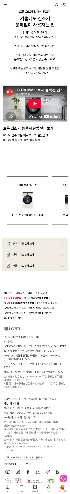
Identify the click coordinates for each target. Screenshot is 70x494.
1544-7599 (47, 350)
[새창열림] (8, 471)
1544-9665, (53, 355)
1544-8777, (42, 363)
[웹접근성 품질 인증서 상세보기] (51, 481)
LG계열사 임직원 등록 (14, 308)
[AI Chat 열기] (63, 480)
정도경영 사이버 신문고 (40, 313)
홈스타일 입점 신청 (13, 318)
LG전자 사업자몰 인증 (14, 313)
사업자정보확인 (11, 403)
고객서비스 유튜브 (13, 457)
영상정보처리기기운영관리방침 (19, 303)
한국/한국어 (10, 463)
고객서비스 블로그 (34, 457)
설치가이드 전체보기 (23, 254)
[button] (4, 4)
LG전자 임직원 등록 (47, 303)
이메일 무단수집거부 (37, 293)
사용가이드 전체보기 (23, 265)
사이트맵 (8, 293)
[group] (27, 200)
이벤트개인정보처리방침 (36, 298)
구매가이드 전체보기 (23, 243)
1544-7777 (24, 359)
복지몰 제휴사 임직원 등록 (41, 308)
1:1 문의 (8, 341)
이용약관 (20, 293)
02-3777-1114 (31, 336)
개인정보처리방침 (12, 298)
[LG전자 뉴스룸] (38, 471)
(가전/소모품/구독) (49, 346)
